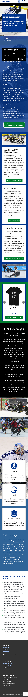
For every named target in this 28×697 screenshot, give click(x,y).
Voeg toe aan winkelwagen (14, 317)
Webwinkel (5, 649)
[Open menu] (14, 4)
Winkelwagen (6, 651)
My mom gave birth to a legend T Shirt (14, 309)
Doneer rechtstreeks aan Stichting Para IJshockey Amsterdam (14, 125)
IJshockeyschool (6, 1)
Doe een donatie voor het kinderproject (14, 258)
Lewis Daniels (6, 669)
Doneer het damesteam (14, 220)
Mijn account (6, 647)
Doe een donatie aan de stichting (14, 180)
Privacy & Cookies (7, 665)
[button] (4, 302)
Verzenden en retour (7, 663)
